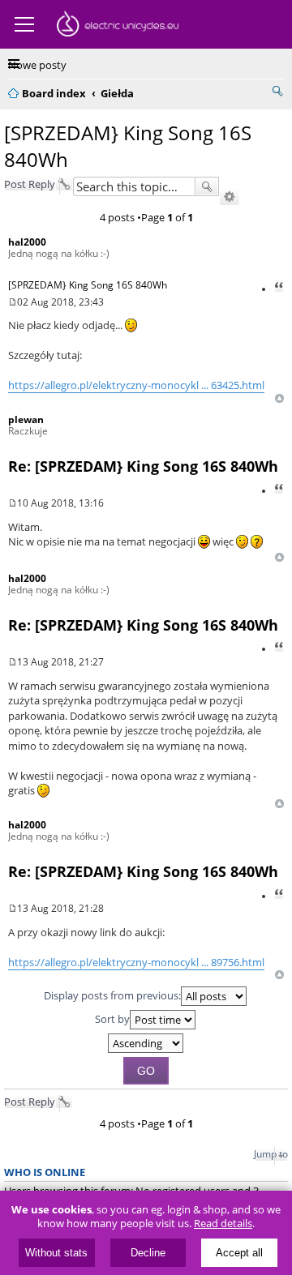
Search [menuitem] (277, 91)
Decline (148, 1253)
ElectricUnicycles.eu (117, 26)
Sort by (112, 1019)
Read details (223, 1223)
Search (207, 186)
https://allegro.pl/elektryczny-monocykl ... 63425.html (136, 385)
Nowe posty (37, 65)
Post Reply (29, 184)
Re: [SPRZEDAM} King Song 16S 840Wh (143, 466)
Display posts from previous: (112, 995)
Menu (24, 24)
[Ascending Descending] (146, 1043)
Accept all (239, 1253)
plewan (26, 419)
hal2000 (27, 242)
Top (279, 398)
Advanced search (229, 197)
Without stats (56, 1253)
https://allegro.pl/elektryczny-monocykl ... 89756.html (136, 962)
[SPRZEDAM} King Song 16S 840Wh (87, 285)
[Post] (12, 302)
